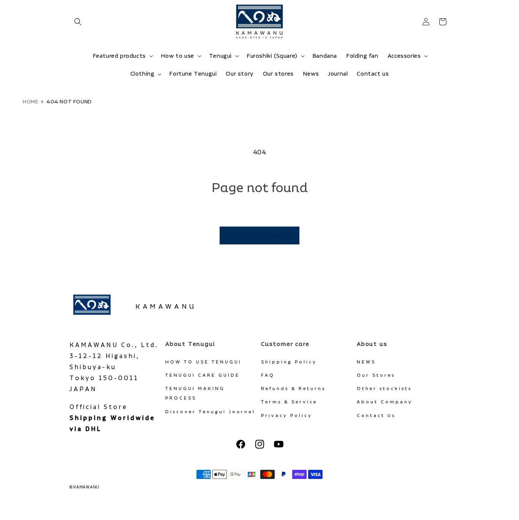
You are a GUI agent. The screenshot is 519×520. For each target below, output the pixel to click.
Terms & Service (289, 402)
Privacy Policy (286, 415)
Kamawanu (166, 307)
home (30, 102)
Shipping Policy (289, 362)
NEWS (366, 362)
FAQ (268, 375)
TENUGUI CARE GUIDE (202, 375)
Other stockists (384, 388)
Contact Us (376, 415)
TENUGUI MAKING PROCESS (195, 393)
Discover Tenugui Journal (210, 412)
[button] (78, 21)
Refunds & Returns (293, 388)
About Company (385, 402)
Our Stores (376, 375)
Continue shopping (259, 235)
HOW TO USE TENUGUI (203, 362)
